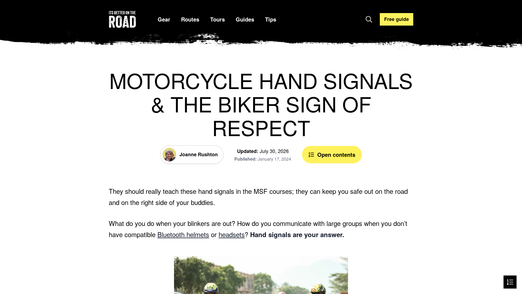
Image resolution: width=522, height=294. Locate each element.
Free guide (396, 19)
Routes (190, 19)
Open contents (336, 154)
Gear (164, 19)
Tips (270, 19)
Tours (217, 19)
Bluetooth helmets (183, 234)
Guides (245, 19)
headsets (232, 234)
